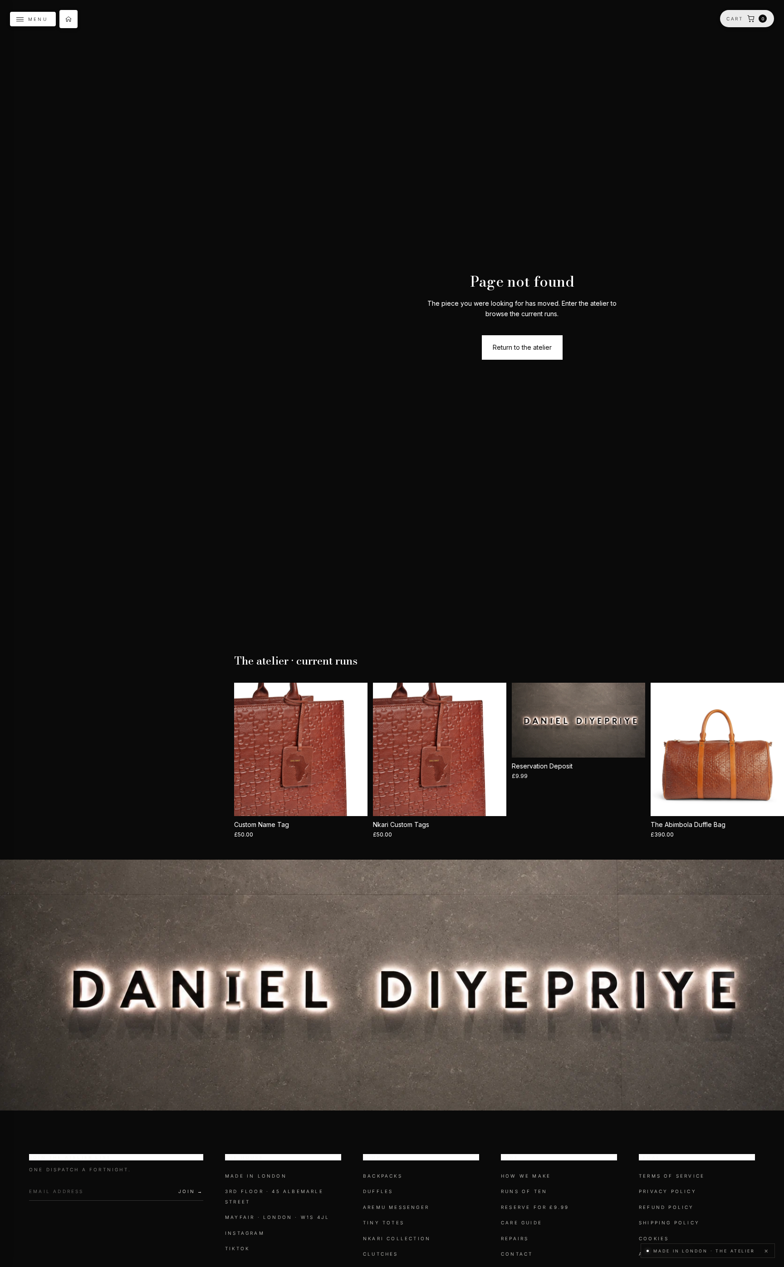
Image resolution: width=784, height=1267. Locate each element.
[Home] (68, 19)
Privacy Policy (667, 1191)
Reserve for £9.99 (535, 1207)
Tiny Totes (383, 1222)
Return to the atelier (522, 347)
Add (638, 743)
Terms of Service (672, 1176)
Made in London (256, 1176)
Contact (517, 1254)
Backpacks (382, 1176)
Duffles (378, 1191)
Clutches (380, 1254)
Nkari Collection (397, 1238)
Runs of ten (524, 1191)
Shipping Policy (669, 1222)
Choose (361, 802)
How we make (526, 1176)
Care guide (521, 1222)
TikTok (237, 1248)
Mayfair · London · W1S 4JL (277, 1217)
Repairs (515, 1238)
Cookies (654, 1238)
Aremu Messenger (396, 1207)
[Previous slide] (247, 749)
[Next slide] (354, 749)
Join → (190, 1191)
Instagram (245, 1233)
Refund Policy (666, 1207)
